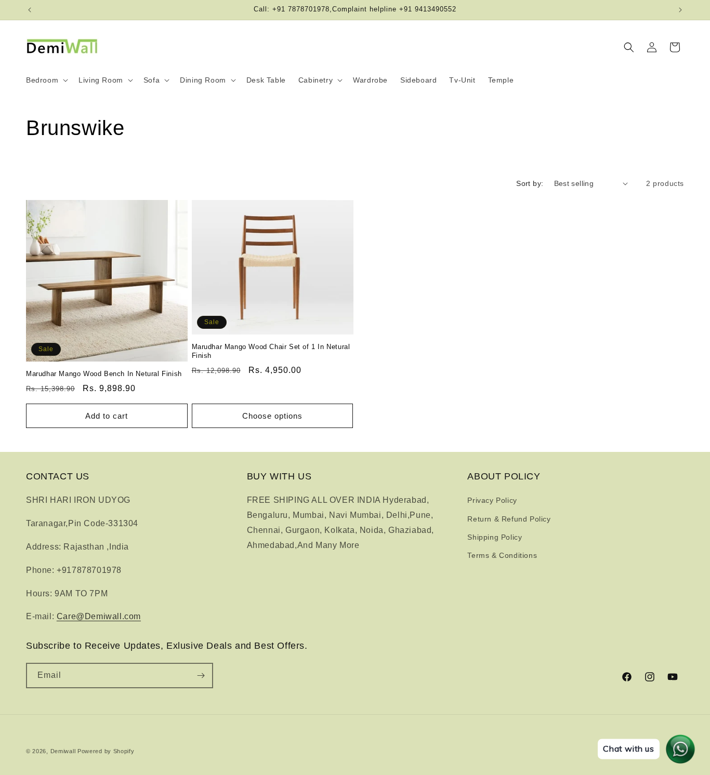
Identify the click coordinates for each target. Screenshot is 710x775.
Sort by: (529, 183)
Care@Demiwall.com (99, 616)
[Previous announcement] (29, 10)
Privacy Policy (492, 500)
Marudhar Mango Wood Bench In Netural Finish (104, 374)
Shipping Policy (494, 537)
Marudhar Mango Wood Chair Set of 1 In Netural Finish (271, 351)
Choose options (272, 415)
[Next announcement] (680, 10)
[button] (46, 80)
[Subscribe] (200, 675)
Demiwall (63, 751)
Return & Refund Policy (508, 519)
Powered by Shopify (106, 751)
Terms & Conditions (502, 555)
